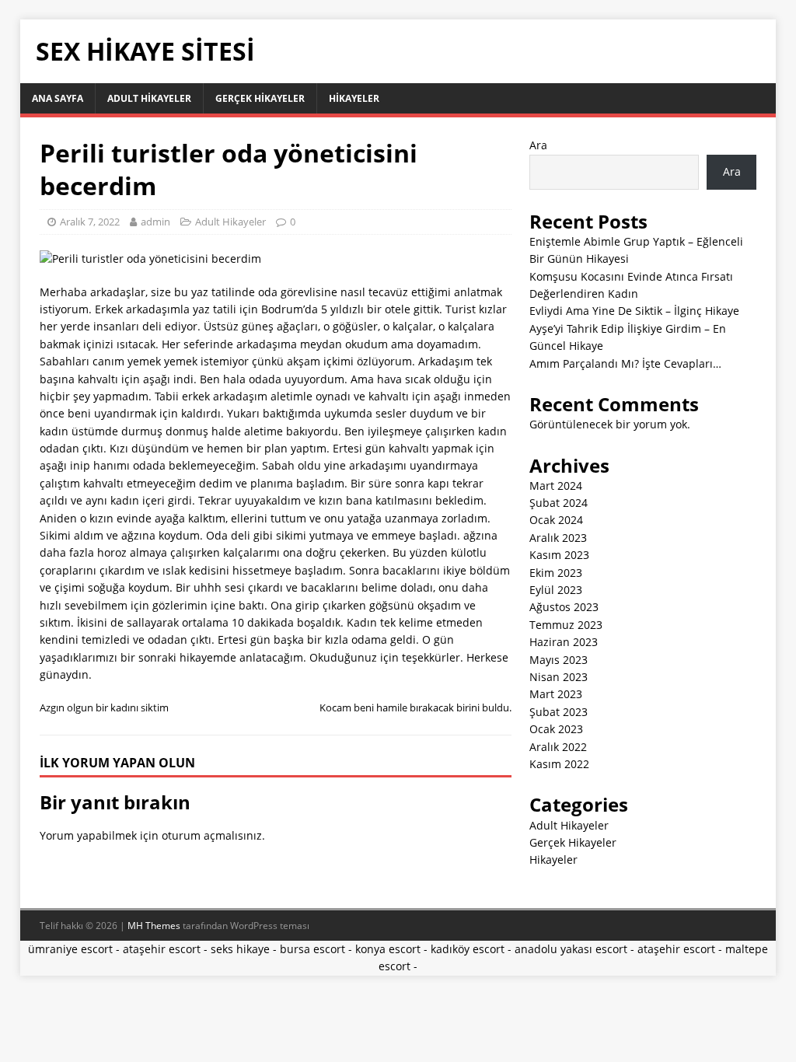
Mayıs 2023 (558, 659)
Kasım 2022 (559, 763)
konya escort (388, 948)
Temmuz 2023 (565, 624)
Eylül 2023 (555, 589)
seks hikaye (240, 948)
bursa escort (312, 948)
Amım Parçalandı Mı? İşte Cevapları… (625, 363)
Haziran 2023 (563, 641)
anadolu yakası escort (571, 948)
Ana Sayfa (57, 98)
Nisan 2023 (558, 676)
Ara (538, 145)
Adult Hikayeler (149, 98)
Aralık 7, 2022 (90, 222)
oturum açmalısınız (212, 835)
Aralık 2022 (558, 746)
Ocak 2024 (556, 519)
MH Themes (153, 925)
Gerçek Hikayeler (260, 98)
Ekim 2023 (555, 572)
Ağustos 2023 (564, 606)
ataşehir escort (162, 948)
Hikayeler (354, 98)
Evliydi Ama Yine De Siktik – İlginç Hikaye (634, 310)
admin (155, 222)
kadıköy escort (467, 948)
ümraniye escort (70, 948)
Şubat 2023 (558, 711)
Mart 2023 (555, 693)
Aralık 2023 (558, 537)
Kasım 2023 (559, 554)
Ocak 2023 (556, 728)
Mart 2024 (555, 485)
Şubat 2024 (558, 502)
